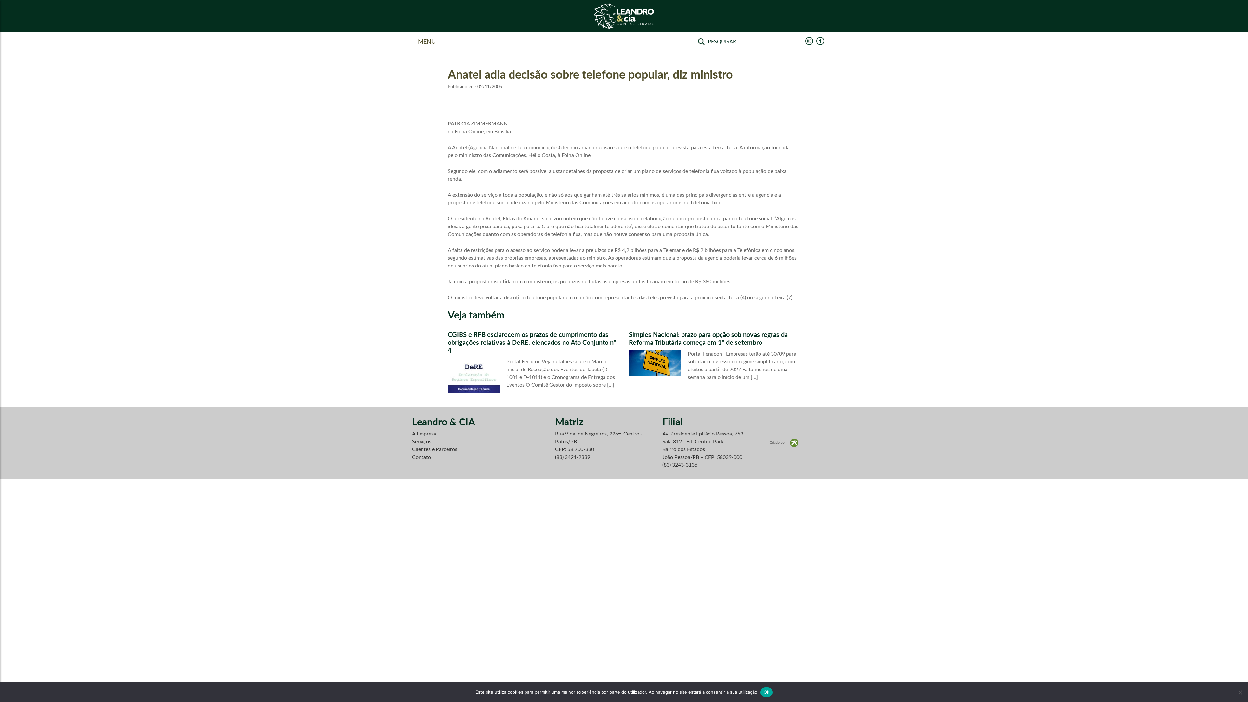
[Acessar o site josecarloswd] (784, 442)
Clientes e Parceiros (434, 449)
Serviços (421, 441)
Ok (767, 692)
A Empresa (424, 433)
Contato (421, 457)
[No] (1240, 692)
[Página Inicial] (624, 16)
